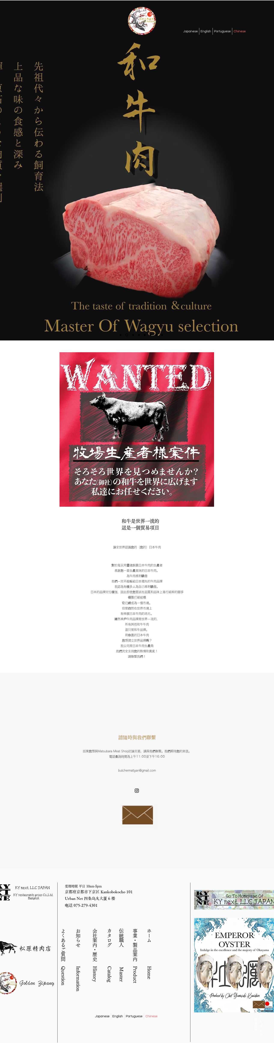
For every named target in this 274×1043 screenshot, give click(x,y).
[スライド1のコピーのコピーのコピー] (126, 335)
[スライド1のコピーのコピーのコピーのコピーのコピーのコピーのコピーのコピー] (156, 335)
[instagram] (137, 790)
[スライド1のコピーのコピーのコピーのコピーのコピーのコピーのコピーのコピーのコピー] (162, 335)
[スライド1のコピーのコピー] (133, 335)
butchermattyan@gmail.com (137, 770)
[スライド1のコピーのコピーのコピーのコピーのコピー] (139, 335)
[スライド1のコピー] (120, 335)
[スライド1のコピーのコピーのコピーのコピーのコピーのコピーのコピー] (150, 335)
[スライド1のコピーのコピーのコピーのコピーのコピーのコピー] (145, 335)
